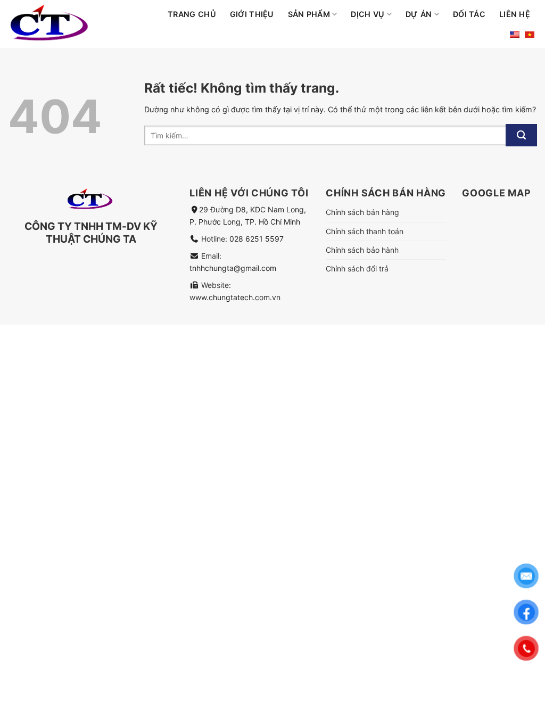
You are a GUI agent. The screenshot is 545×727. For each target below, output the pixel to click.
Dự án (419, 14)
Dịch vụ (367, 14)
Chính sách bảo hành (362, 249)
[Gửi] (521, 135)
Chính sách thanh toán (364, 231)
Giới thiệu (252, 14)
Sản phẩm (309, 14)
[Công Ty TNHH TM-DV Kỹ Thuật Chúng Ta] (71, 24)
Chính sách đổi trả (357, 268)
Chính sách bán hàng (362, 212)
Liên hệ (514, 14)
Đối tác (469, 14)
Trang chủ (192, 14)
